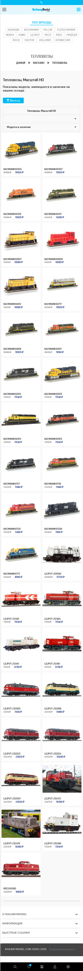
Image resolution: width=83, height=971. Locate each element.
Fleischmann (66, 29)
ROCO (16, 40)
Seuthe (29, 40)
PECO (48, 34)
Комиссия (63, 40)
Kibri (22, 34)
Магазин (38, 62)
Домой (20, 62)
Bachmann (31, 29)
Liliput (35, 34)
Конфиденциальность (62, 949)
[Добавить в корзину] (17, 159)
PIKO (59, 34)
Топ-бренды (41, 22)
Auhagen (13, 29)
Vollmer (45, 40)
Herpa (10, 34)
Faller (48, 29)
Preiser (72, 34)
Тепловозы (59, 62)
